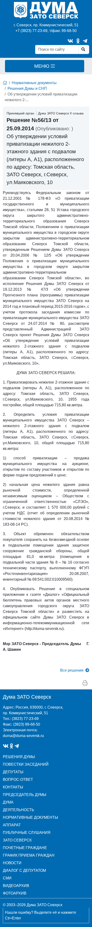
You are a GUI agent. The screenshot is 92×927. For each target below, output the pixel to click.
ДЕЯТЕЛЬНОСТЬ (18, 810)
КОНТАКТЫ (13, 787)
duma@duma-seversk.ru (23, 736)
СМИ (7, 878)
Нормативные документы (34, 83)
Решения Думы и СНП (27, 88)
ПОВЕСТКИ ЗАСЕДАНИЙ (26, 764)
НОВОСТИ (12, 863)
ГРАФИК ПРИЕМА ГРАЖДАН (28, 855)
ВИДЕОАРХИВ (16, 886)
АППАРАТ (12, 825)
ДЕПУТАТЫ (13, 772)
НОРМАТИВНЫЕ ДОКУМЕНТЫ (30, 817)
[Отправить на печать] (85, 683)
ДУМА (8, 802)
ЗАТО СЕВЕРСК (17, 840)
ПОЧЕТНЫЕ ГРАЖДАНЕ (25, 848)
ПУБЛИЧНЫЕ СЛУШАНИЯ (26, 833)
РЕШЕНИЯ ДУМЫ (19, 757)
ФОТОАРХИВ (14, 893)
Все (72, 670)
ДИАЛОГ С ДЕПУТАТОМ (24, 870)
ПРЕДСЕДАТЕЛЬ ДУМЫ (24, 795)
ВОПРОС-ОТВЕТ (18, 780)
